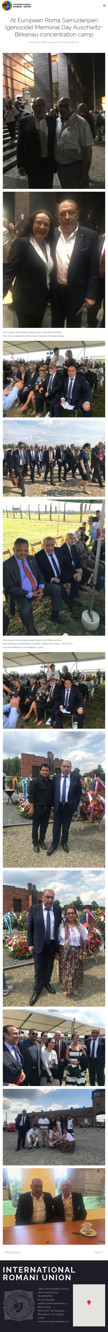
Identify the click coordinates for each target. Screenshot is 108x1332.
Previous (13, 1252)
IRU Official (42, 42)
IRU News (75, 42)
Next (98, 1252)
